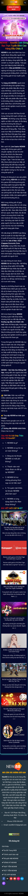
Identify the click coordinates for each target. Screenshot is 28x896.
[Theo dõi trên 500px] (22, 878)
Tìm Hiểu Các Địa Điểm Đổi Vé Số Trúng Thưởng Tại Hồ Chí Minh (14, 528)
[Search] (25, 2)
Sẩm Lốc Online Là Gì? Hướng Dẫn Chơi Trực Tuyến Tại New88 (14, 587)
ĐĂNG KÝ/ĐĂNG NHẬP (14, 8)
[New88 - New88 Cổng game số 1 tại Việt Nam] (14, 2)
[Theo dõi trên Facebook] (3, 878)
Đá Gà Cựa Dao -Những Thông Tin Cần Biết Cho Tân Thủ (14, 680)
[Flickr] (18, 878)
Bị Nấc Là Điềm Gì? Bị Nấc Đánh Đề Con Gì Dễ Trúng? (14, 650)
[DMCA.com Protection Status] (14, 834)
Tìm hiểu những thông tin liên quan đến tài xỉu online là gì (14, 709)
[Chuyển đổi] (3, 443)
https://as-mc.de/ (7, 431)
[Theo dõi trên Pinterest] (11, 878)
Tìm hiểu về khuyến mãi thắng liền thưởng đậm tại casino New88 (14, 619)
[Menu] (2, 2)
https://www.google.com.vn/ (11, 421)
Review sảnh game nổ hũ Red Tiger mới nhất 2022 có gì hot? (14, 558)
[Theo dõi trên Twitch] (3, 883)
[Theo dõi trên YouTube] (14, 878)
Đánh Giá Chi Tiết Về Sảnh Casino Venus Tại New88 (14, 741)
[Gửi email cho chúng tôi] (7, 878)
